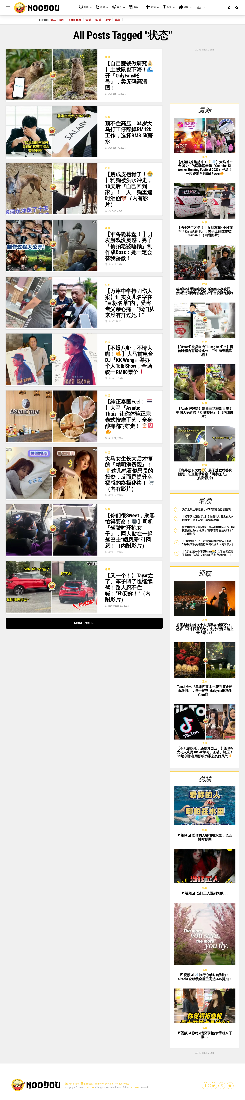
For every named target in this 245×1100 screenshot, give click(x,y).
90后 (88, 19)
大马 (53, 19)
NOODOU (89, 1087)
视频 (117, 19)
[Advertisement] (205, 75)
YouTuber (75, 19)
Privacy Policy (122, 1083)
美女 (108, 19)
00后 (98, 19)
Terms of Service (104, 1083)
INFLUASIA (133, 1087)
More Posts (84, 623)
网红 (62, 19)
